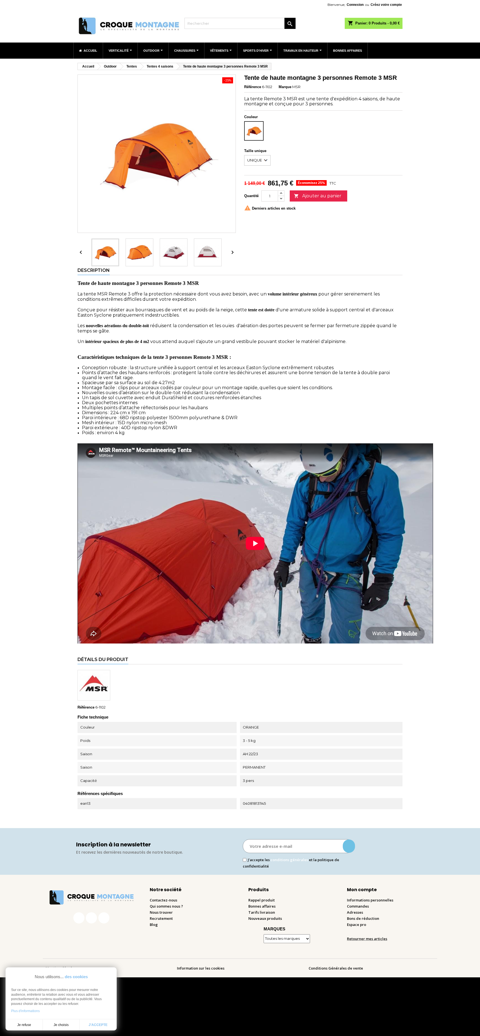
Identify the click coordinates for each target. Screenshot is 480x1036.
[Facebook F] (78, 917)
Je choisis (61, 1025)
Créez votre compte (386, 5)
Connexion (355, 5)
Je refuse (24, 1025)
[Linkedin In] (103, 917)
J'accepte (98, 1025)
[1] (349, 846)
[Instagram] (91, 917)
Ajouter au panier (317, 195)
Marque (285, 87)
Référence (252, 87)
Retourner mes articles (367, 938)
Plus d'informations (25, 1011)
